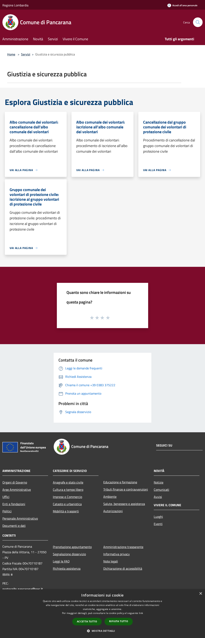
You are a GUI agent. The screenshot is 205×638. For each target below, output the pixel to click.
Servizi (25, 54)
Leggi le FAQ (61, 561)
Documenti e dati (14, 525)
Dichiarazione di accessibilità (122, 568)
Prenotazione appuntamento (72, 546)
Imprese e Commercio (67, 496)
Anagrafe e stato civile (68, 482)
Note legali (110, 561)
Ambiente (110, 496)
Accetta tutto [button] (87, 621)
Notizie (158, 482)
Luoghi (158, 516)
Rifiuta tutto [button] (118, 621)
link (141, 613)
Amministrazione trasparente (123, 546)
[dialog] (102, 613)
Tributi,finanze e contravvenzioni (125, 489)
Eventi (158, 523)
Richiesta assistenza (66, 568)
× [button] (200, 593)
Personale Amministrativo (20, 518)
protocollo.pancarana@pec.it (22, 589)
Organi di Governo (14, 482)
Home (11, 54)
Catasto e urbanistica (67, 504)
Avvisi (158, 496)
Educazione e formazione (120, 482)
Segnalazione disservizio (69, 554)
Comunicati (161, 489)
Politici (7, 511)
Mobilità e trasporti (66, 511)
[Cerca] (198, 22)
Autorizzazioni (113, 511)
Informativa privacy (116, 554)
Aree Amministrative (16, 489)
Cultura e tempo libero (68, 489)
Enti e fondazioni (13, 504)
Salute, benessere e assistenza (124, 503)
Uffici (5, 496)
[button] (102, 630)
